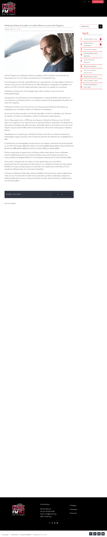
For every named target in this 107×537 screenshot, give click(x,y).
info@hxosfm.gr (51, 514)
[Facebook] (49, 523)
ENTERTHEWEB (43, 534)
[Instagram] (52, 523)
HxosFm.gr (48, 516)
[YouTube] (57, 523)
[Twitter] (54, 523)
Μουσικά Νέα (17, 29)
